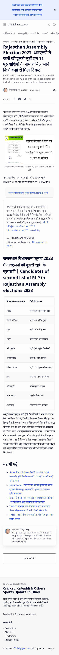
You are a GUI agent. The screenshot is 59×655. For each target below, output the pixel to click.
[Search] (54, 24)
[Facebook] (7, 614)
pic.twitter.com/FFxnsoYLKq (23, 230)
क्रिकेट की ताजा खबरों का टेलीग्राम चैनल (27, 5)
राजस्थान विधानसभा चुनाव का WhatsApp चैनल (28, 192)
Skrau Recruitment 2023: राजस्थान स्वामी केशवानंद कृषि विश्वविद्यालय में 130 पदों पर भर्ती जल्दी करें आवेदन (31, 476)
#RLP (45, 222)
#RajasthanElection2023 (21, 226)
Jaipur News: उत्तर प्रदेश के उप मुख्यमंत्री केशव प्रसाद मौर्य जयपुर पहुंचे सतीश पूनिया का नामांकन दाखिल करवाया (30, 489)
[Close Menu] (55, 9)
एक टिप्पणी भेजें (29, 558)
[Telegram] (19, 614)
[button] (49, 24)
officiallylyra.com (18, 24)
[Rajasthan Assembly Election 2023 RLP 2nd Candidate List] (29, 149)
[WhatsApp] (31, 614)
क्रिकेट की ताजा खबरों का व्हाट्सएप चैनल (27, 9)
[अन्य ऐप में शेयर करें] (30, 99)
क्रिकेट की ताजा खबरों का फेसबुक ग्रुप (27, 14)
